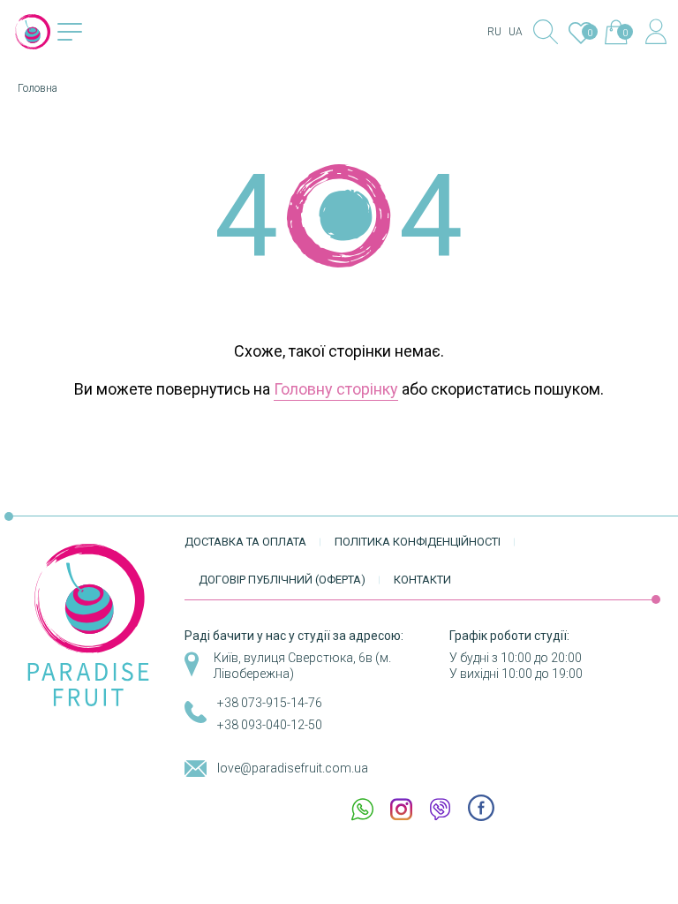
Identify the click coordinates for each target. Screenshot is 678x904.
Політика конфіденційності (418, 541)
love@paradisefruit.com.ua (292, 768)
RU (494, 32)
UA (515, 32)
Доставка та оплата (245, 541)
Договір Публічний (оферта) (282, 579)
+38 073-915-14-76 (269, 703)
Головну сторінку (336, 389)
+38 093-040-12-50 (269, 725)
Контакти (422, 579)
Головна (37, 88)
